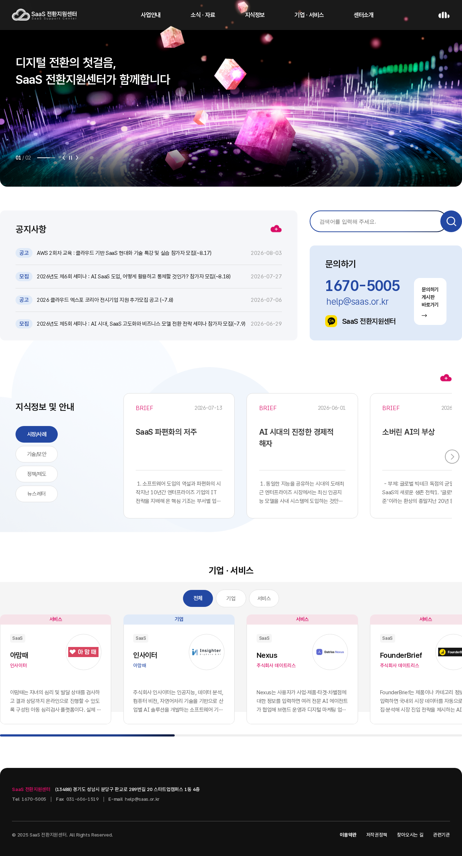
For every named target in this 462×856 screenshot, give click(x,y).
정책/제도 (37, 474)
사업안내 (150, 14)
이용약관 (348, 835)
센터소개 (363, 14)
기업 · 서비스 (309, 14)
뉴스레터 (36, 494)
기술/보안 (37, 454)
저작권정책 (376, 835)
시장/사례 (37, 434)
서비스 (264, 598)
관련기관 (441, 835)
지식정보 (255, 14)
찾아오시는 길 (410, 835)
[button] (63, 157)
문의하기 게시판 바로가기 (430, 297)
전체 (197, 598)
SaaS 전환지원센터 (369, 321)
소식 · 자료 (203, 14)
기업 (230, 598)
